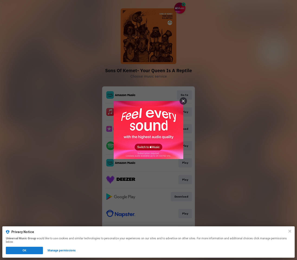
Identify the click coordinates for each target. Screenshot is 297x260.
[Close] (290, 231)
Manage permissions (62, 250)
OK (24, 250)
